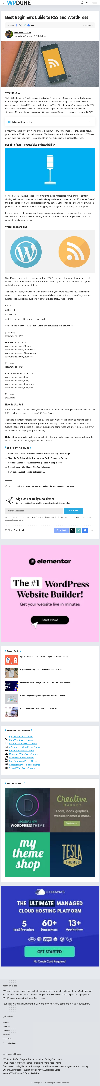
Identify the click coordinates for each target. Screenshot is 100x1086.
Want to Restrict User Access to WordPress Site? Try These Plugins (39, 453)
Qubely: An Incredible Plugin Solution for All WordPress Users (31, 1069)
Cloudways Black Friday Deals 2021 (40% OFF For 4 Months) (45, 683)
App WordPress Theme (21, 736)
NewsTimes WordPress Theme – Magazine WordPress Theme (32, 1062)
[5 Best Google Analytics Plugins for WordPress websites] (11, 699)
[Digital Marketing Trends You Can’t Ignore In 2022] (11, 673)
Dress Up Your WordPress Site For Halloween (29, 467)
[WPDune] (19, 3)
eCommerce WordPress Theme (25, 747)
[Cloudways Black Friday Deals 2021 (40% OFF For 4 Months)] (11, 686)
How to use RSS (27, 486)
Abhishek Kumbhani (22, 32)
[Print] (28, 25)
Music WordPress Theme (21, 757)
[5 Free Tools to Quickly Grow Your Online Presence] (11, 712)
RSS (36, 486)
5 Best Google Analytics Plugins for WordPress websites (43, 696)
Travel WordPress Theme (22, 768)
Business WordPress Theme (23, 743)
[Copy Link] (24, 25)
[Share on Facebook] (16, 25)
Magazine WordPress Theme (23, 754)
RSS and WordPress (47, 486)
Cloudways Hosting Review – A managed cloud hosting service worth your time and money (45, 1066)
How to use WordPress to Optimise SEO (26, 472)
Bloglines (39, 423)
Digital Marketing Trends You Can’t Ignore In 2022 (41, 670)
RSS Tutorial (70, 486)
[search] (82, 3)
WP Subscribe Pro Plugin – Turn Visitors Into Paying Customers (32, 1059)
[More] (32, 25)
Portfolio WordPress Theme (23, 761)
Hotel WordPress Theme (21, 750)
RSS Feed (60, 486)
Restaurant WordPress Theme (24, 764)
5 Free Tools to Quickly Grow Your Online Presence (41, 709)
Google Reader (22, 423)
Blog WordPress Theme (21, 740)
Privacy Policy (78, 517)
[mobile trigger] (5, 3)
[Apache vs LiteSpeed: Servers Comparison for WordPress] (11, 660)
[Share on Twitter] (20, 25)
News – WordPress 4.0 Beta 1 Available (21, 1073)
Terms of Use (35, 517)
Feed (17, 486)
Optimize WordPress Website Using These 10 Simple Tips (35, 462)
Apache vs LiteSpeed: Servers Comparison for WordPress (44, 657)
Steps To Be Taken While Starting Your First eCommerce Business (38, 458)
